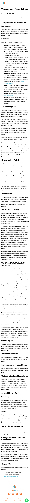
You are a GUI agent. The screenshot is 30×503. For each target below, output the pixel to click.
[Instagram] (13, 494)
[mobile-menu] (26, 3)
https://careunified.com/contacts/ (11, 476)
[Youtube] (20, 494)
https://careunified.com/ (9, 95)
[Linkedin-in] (17, 494)
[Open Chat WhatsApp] (27, 500)
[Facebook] (9, 494)
